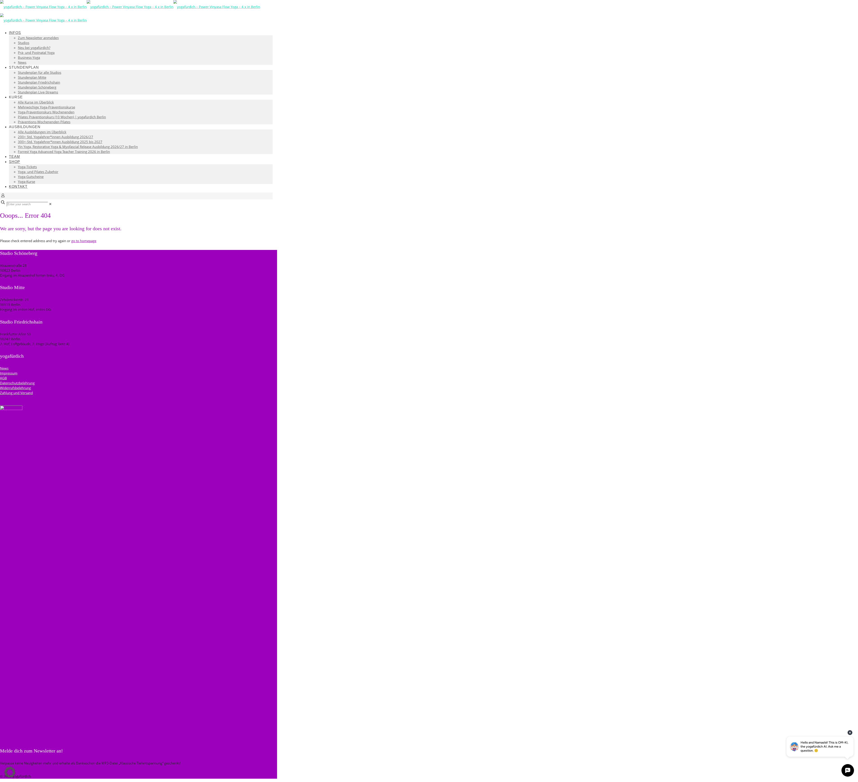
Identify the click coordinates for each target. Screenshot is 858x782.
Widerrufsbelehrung (15, 388)
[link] (50, 204)
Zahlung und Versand (16, 393)
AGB (3, 378)
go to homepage (83, 241)
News (4, 368)
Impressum (8, 373)
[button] (10, 772)
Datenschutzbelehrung (17, 383)
